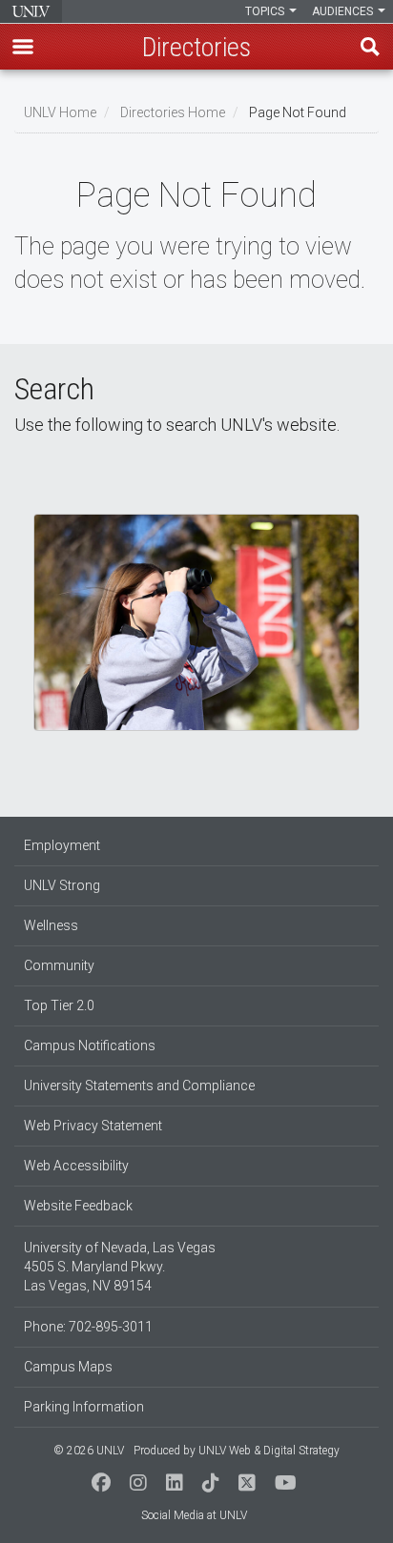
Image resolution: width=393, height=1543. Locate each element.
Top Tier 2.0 (59, 1005)
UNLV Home (60, 112)
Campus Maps (68, 1366)
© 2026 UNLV (88, 1450)
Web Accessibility (76, 1165)
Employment (62, 845)
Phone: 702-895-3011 (88, 1326)
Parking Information (84, 1406)
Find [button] (370, 47)
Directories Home (172, 112)
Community (59, 965)
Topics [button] (266, 11)
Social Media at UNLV (194, 1515)
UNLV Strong (62, 885)
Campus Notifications (89, 1045)
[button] (23, 47)
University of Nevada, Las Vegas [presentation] (31, 11)
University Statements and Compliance (139, 1085)
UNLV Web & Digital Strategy (269, 1450)
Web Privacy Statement (93, 1125)
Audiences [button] (344, 11)
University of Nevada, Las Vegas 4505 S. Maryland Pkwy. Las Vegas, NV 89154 (120, 1266)
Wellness (51, 925)
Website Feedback (78, 1205)
